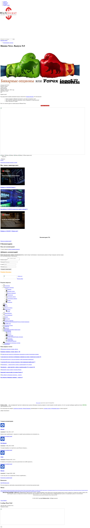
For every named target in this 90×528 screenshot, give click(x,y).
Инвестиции (7, 309)
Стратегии (9, 302)
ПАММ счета (8, 323)
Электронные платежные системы (12, 342)
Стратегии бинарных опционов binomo (14, 490)
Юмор (8, 344)
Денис (2, 456)
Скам (8, 326)
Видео (2, 160)
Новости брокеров (11, 293)
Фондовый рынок (16, 329)
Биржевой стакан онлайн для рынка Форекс (11, 372)
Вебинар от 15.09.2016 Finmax (8, 187)
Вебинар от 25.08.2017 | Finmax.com (9, 231)
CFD (10, 332)
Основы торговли (19, 336)
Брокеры (9, 289)
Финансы (7, 328)
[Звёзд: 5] (21, 155)
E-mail (2, 264)
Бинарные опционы (9, 287)
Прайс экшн (42, 490)
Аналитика (7, 285)
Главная (5, 1)
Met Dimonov (4, 443)
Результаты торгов (11, 296)
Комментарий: (4, 259)
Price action (39, 490)
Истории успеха (11, 291)
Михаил (2, 470)
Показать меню (4, 40)
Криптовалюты (8, 313)
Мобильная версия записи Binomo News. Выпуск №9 (45, 494)
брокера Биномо (30, 96)
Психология (10, 294)
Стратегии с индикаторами (22, 491)
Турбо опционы (60, 490)
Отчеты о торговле (9, 320)
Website (2, 266)
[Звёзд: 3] (12, 155)
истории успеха (47, 408)
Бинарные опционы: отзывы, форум (9, 351)
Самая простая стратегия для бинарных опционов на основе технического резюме (20, 356)
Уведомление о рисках (8, 42)
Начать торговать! (45, 105)
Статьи (9, 300)
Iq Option (5, 4)
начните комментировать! (14, 249)
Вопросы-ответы (8, 307)
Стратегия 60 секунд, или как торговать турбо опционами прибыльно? (17, 362)
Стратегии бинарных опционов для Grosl (31, 490)
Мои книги (7, 318)
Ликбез (6, 316)
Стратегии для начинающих (48, 490)
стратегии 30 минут (23, 490)
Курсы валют (38, 402)
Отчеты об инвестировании (23, 321)
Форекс (9, 330)
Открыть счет (20, 276)
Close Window (4, 500)
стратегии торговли (17, 408)
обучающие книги (55, 408)
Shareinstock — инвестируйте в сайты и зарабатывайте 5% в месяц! (17, 367)
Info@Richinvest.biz (5, 482)
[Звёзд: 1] (3, 155)
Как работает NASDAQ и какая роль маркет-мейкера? (14, 209)
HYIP (8, 311)
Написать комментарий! (6, 241)
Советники (9, 338)
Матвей (2, 429)
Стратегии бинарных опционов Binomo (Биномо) (69, 490)
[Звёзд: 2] (7, 155)
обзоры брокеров (27, 408)
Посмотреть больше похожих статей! (9, 162)
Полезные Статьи (9, 325)
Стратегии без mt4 (16, 491)
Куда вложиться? (8, 315)
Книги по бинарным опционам (5, 490)
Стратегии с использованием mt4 (9, 491)
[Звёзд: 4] (16, 155)
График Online (6, 5)
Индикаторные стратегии (29, 491)
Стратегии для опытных (36, 491)
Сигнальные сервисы (12, 298)
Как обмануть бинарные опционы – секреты (11, 377)
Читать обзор (20, 278)
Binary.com (5, 2)
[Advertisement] (40, 29)
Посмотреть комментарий (6, 436)
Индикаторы (10, 335)
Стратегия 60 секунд (55, 490)
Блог (6, 304)
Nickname (3, 262)
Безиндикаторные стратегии (80, 490)
